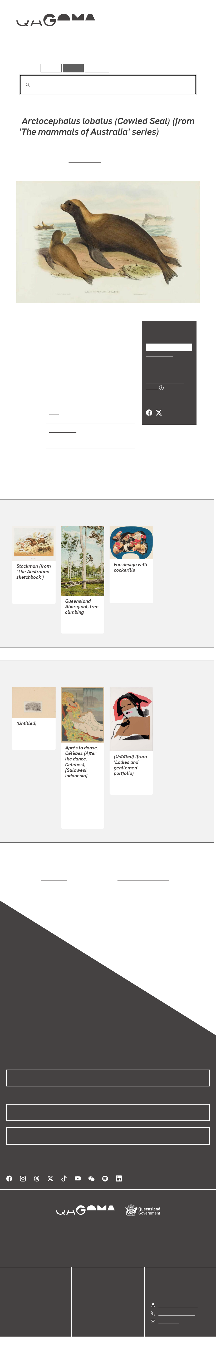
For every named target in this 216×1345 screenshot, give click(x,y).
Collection (51, 37)
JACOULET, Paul (81, 779)
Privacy (96, 1333)
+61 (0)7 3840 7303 (176, 1302)
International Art (65, 380)
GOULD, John (85, 160)
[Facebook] (149, 407)
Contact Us (168, 1310)
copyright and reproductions (121, 874)
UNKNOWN (75, 615)
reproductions (32, 874)
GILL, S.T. (25, 586)
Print (54, 412)
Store (11, 1292)
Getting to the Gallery (178, 1294)
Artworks (29, 56)
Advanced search (181, 67)
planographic (62, 430)
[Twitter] (158, 407)
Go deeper (76, 56)
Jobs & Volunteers (63, 1333)
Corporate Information (158, 1333)
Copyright (120, 1333)
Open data (15, 1280)
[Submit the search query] (23, 84)
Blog (10, 1299)
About (11, 1305)
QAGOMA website (23, 1286)
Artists (52, 56)
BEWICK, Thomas (32, 732)
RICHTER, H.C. (84, 167)
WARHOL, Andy (128, 776)
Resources (95, 68)
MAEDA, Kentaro (80, 791)
